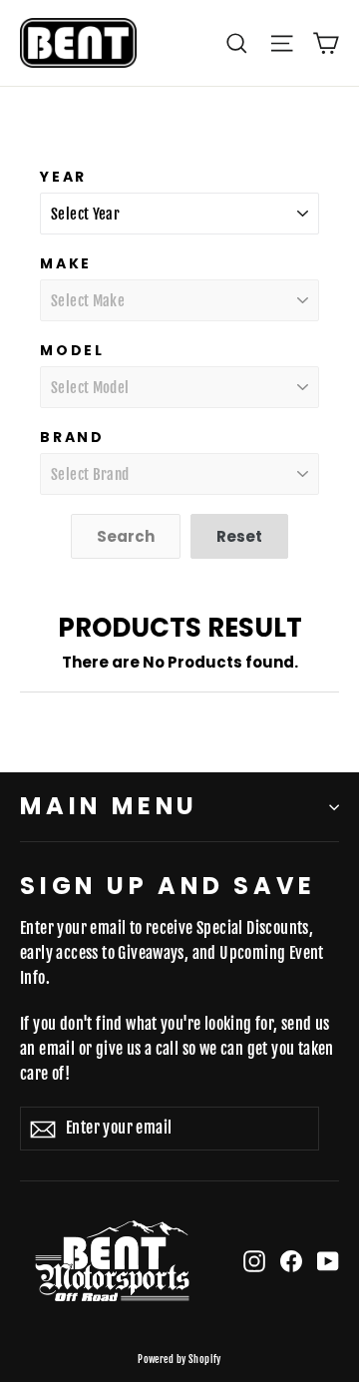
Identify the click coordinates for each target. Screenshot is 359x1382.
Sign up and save (168, 885)
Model (72, 350)
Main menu (109, 805)
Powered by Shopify (179, 1359)
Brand (72, 437)
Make (66, 263)
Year (63, 177)
